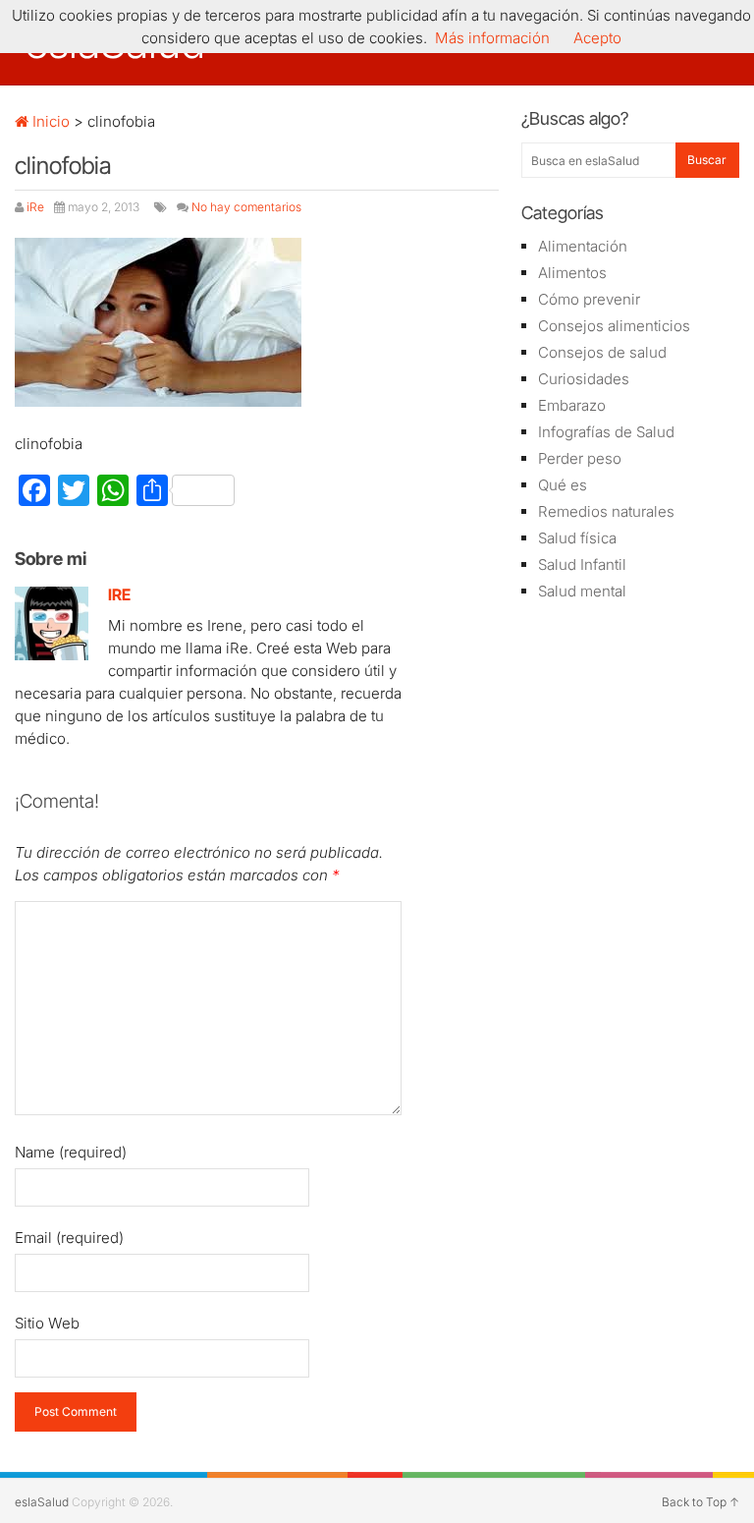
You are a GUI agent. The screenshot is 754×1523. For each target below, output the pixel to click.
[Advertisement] (629, 733)
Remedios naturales (606, 511)
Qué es (562, 485)
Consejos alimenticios (614, 325)
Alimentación (582, 246)
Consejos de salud (602, 352)
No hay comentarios (246, 206)
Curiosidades (583, 378)
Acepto (597, 37)
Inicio (49, 121)
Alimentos (572, 272)
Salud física (577, 538)
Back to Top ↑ (700, 1502)
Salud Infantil (582, 564)
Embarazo (572, 405)
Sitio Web (47, 1323)
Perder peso (579, 458)
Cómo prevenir (589, 299)
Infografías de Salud (606, 432)
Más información (492, 37)
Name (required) (71, 1152)
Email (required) (69, 1237)
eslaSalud (42, 1502)
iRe (35, 206)
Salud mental (582, 591)
